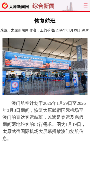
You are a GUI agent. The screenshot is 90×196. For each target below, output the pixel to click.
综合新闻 (43, 6)
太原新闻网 (19, 30)
